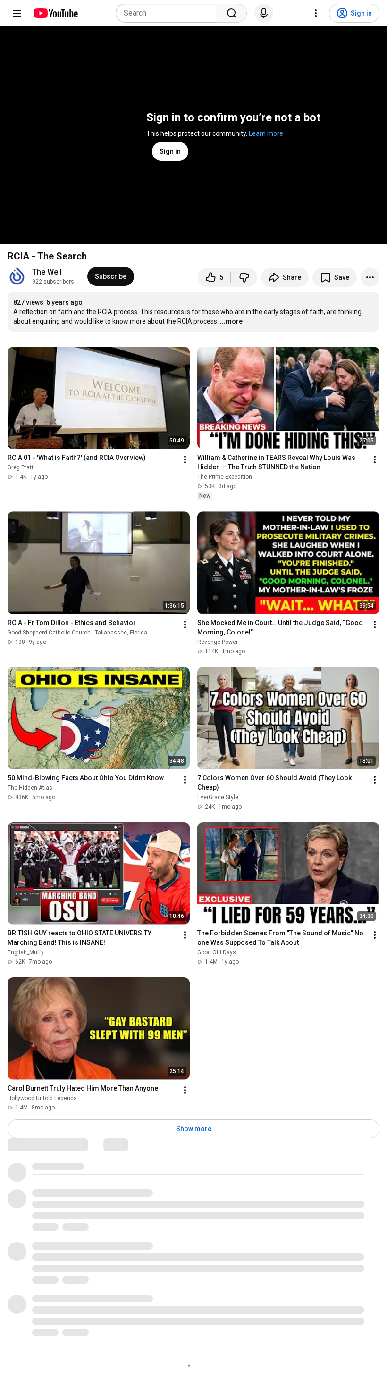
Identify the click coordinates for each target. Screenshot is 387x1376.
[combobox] (169, 13)
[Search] (232, 13)
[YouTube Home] (55, 13)
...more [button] (231, 321)
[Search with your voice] (263, 13)
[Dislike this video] (244, 277)
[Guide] (17, 13)
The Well (47, 271)
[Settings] (315, 13)
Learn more (266, 133)
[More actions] (370, 277)
